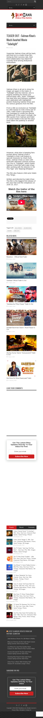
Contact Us (28, 710)
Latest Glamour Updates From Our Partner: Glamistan (19, 632)
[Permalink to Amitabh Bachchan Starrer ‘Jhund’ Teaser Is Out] (21, 325)
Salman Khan (27, 228)
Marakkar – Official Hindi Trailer (16, 257)
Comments (31, 527)
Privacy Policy (15, 710)
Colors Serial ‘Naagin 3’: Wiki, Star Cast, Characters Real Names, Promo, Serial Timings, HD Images (25, 541)
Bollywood (18, 228)
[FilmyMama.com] (21, 17)
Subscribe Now (21, 456)
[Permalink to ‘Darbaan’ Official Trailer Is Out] (21, 278)
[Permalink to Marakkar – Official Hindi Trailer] (21, 254)
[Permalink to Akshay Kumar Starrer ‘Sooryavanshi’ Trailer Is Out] (21, 350)
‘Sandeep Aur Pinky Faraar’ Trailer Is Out (19, 304)
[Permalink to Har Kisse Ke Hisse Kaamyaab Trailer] (21, 376)
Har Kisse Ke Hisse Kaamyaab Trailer (18, 378)
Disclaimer (22, 710)
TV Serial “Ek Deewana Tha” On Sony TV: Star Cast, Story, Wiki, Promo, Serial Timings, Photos (25, 606)
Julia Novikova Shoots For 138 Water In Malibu (21, 638)
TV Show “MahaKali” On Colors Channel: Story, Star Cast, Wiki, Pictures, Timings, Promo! (23, 577)
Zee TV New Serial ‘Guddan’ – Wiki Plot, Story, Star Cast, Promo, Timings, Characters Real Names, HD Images (25, 558)
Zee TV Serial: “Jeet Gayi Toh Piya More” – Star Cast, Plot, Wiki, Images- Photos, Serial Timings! (25, 549)
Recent (21, 527)
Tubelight (16, 230)
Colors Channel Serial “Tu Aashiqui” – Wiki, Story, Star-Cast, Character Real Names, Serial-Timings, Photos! (25, 533)
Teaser (9, 230)
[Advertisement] (21, 493)
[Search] (35, 1)
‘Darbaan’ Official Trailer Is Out (16, 280)
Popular (11, 527)
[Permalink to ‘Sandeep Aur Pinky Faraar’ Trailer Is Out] (21, 301)
